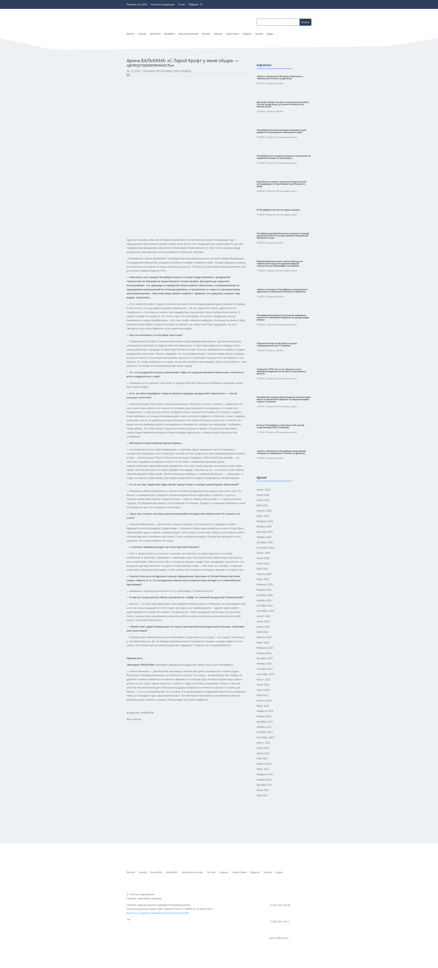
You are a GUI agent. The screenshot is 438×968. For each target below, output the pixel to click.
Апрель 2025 (264, 574)
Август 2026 (263, 489)
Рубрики (193, 4)
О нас (181, 4)
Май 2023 (262, 695)
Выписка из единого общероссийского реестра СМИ (158, 913)
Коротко (271, 83)
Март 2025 (263, 579)
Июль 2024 (263, 621)
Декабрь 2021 (265, 784)
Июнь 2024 (263, 626)
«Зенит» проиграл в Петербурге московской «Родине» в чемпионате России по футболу (281, 452)
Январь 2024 (264, 653)
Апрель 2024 (264, 637)
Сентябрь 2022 (265, 737)
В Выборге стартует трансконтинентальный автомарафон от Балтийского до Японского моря (281, 184)
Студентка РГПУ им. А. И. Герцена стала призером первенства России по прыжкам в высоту (281, 371)
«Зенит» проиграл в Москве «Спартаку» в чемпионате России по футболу (280, 77)
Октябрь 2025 (265, 542)
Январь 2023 (264, 716)
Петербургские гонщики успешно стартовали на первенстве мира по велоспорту (284, 157)
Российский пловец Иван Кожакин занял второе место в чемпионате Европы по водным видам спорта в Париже (284, 399)
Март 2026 (263, 516)
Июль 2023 (263, 684)
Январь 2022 (264, 779)
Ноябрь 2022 (264, 726)
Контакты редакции (163, 4)
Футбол (280, 83)
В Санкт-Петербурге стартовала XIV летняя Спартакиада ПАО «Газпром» (280, 426)
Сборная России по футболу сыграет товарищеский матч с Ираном (277, 344)
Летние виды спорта (168, 70)
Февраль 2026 (265, 521)
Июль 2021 (263, 790)
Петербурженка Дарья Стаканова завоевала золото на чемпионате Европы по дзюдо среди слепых (283, 317)
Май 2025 (262, 568)
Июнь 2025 (263, 563)
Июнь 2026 (263, 500)
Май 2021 (262, 795)
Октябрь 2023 (265, 668)
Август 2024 (263, 616)
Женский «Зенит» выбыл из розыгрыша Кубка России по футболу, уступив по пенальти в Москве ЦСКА (283, 104)
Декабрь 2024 (265, 595)
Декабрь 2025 (265, 531)
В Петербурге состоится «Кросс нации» (278, 209)
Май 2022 (262, 758)
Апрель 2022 (264, 763)
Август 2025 (263, 552)
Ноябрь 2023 (264, 663)
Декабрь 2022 (265, 721)
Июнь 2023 (263, 690)
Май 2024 (262, 631)
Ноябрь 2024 (264, 600)
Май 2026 (262, 505)
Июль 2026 (263, 494)
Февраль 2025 (265, 584)
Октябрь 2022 (265, 732)
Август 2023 (263, 679)
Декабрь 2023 (265, 658)
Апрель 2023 (264, 700)
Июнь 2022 (263, 753)
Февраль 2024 (265, 647)
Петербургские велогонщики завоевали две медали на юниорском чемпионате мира (281, 131)
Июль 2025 (263, 558)
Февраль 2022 (265, 774)
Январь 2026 (264, 526)
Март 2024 (263, 642)
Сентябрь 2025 (265, 547)
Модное (186, 70)
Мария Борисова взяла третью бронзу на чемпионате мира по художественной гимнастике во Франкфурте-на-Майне (280, 263)
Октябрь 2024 (265, 605)
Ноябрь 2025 (264, 537)
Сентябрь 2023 (265, 674)
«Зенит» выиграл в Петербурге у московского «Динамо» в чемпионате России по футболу (282, 290)
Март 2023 (263, 705)
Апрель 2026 (264, 510)
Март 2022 (263, 769)
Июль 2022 (263, 748)
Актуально (149, 70)
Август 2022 (263, 742)
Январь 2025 (264, 589)
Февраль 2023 (265, 711)
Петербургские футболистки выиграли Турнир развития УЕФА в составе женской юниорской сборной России (283, 235)
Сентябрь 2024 (265, 610)
